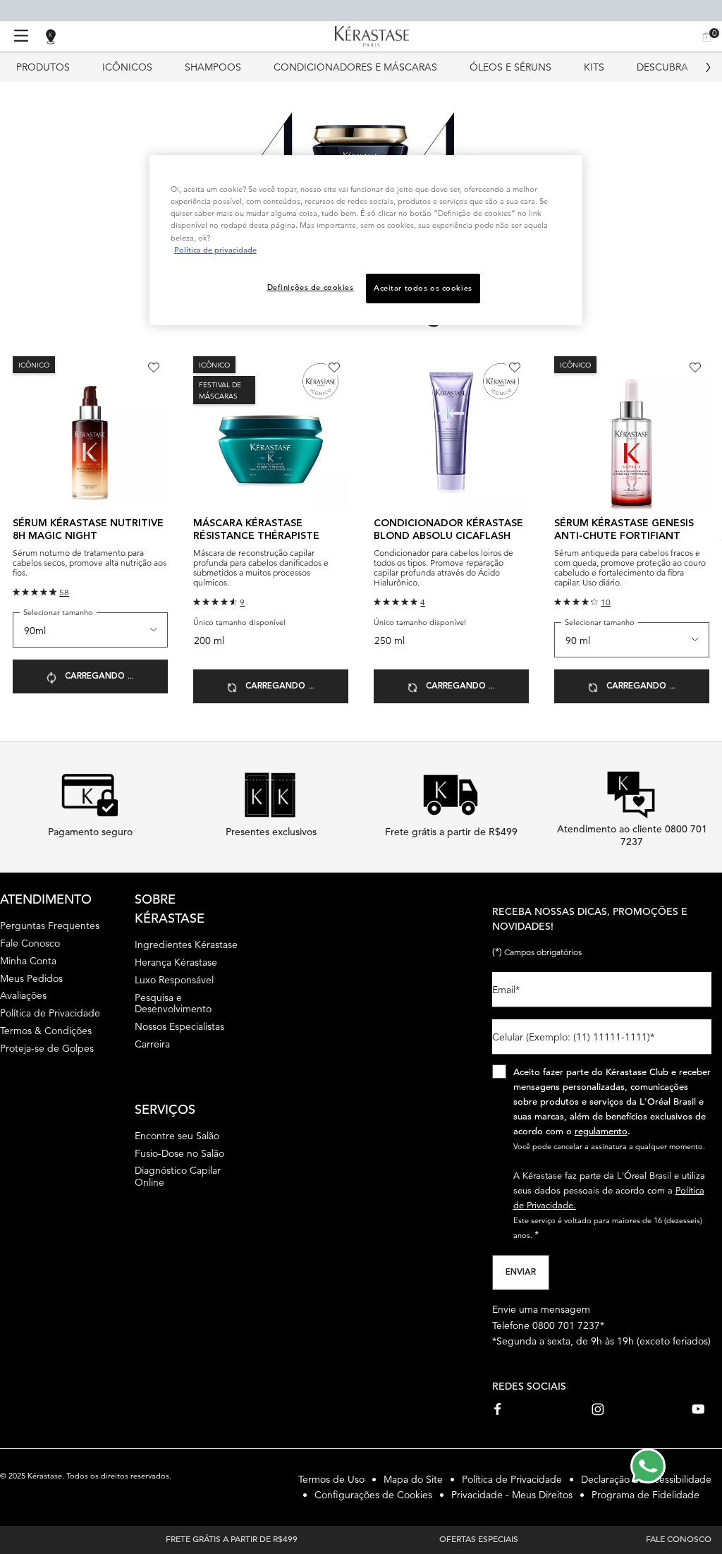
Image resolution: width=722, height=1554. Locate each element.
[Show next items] (708, 67)
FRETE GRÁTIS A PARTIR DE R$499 (232, 1538)
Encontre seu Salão (177, 1135)
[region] (365, 239)
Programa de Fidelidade (645, 1494)
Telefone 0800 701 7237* (548, 1325)
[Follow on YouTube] (698, 1409)
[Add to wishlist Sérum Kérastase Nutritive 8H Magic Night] (153, 367)
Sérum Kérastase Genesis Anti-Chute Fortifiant (624, 529)
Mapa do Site (413, 1479)
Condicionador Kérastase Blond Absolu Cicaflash (448, 529)
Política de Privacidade (50, 1013)
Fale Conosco (30, 943)
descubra (662, 67)
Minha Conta (28, 960)
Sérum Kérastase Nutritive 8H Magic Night (88, 529)
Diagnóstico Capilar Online (178, 1176)
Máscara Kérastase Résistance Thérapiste (256, 529)
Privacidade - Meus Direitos (512, 1494)
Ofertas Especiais (478, 1538)
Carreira (152, 1044)
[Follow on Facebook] (498, 1409)
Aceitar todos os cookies (423, 288)
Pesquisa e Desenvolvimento (173, 1003)
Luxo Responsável (174, 979)
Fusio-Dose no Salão (179, 1153)
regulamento (601, 1131)
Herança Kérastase (176, 962)
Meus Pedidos (31, 978)
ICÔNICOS (127, 67)
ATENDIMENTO (46, 899)
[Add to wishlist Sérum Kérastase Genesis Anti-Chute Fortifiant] (695, 367)
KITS (594, 67)
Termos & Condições (46, 1030)
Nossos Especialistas (179, 1026)
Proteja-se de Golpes (47, 1048)
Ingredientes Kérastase (186, 944)
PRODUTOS (43, 67)
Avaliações (23, 995)
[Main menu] (21, 36)
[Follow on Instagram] (598, 1409)
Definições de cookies (310, 287)
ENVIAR (521, 1272)
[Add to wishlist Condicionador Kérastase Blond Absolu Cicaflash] (514, 367)
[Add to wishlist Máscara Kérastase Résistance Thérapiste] (334, 367)
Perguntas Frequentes (49, 925)
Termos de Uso (331, 1479)
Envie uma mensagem (541, 1309)
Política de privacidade (215, 250)
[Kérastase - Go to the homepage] (372, 36)
